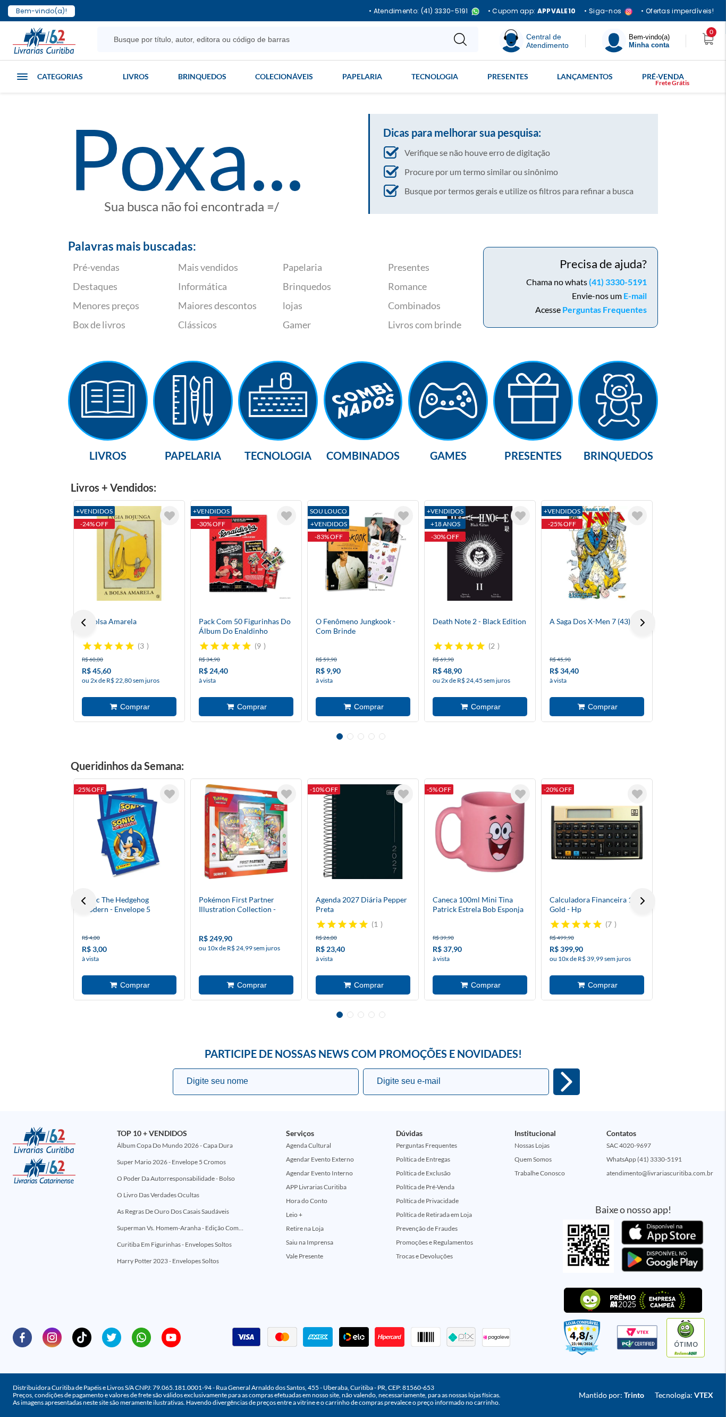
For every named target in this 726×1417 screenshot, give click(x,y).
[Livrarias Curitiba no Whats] (141, 1336)
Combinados (414, 305)
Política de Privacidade (427, 1201)
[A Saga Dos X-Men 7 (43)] (597, 553)
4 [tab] (371, 736)
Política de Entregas (423, 1159)
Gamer (297, 324)
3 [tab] (361, 736)
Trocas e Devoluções (424, 1256)
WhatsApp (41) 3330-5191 (644, 1159)
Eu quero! (566, 1081)
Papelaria (362, 76)
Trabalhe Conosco (539, 1173)
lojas (292, 305)
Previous (83, 622)
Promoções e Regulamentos (434, 1242)
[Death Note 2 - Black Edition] (480, 553)
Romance (407, 286)
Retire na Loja (305, 1228)
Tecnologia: (684, 1394)
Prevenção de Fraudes (427, 1228)
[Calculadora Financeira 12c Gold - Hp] (597, 831)
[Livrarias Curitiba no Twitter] (111, 1336)
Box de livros (99, 324)
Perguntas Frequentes (604, 309)
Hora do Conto (306, 1201)
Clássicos (197, 324)
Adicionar (129, 706)
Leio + (294, 1215)
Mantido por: (611, 1394)
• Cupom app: (532, 11)
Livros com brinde (424, 324)
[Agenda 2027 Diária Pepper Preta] (363, 831)
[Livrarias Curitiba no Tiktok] (81, 1336)
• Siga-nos (602, 11)
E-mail (635, 296)
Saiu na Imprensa (309, 1242)
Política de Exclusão (423, 1173)
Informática (202, 286)
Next (642, 622)
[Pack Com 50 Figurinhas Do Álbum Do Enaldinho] (246, 553)
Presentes (507, 76)
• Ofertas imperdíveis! (677, 11)
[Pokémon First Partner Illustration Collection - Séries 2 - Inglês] (246, 831)
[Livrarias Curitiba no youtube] (171, 1336)
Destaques (95, 286)
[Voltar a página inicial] (44, 40)
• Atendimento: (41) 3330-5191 (418, 11)
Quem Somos (533, 1159)
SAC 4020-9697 (628, 1145)
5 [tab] (382, 736)
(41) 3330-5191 (618, 282)
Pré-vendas (96, 267)
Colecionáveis (284, 76)
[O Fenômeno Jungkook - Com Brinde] (363, 553)
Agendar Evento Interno (319, 1173)
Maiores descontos (217, 305)
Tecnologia (434, 76)
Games (448, 455)
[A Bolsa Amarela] (129, 553)
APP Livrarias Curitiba (316, 1187)
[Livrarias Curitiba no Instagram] (52, 1336)
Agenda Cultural (308, 1145)
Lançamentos (585, 76)
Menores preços (106, 305)
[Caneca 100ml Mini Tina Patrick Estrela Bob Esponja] (480, 831)
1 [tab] (339, 736)
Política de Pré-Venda (425, 1187)
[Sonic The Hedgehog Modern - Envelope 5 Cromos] (129, 831)
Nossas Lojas (532, 1145)
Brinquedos (202, 76)
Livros (136, 76)
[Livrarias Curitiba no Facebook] (22, 1336)
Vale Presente (304, 1256)
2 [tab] (350, 736)
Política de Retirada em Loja (434, 1215)
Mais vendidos (208, 267)
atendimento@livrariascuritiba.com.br (659, 1173)
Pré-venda (663, 76)
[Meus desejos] (169, 515)
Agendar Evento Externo (320, 1159)
